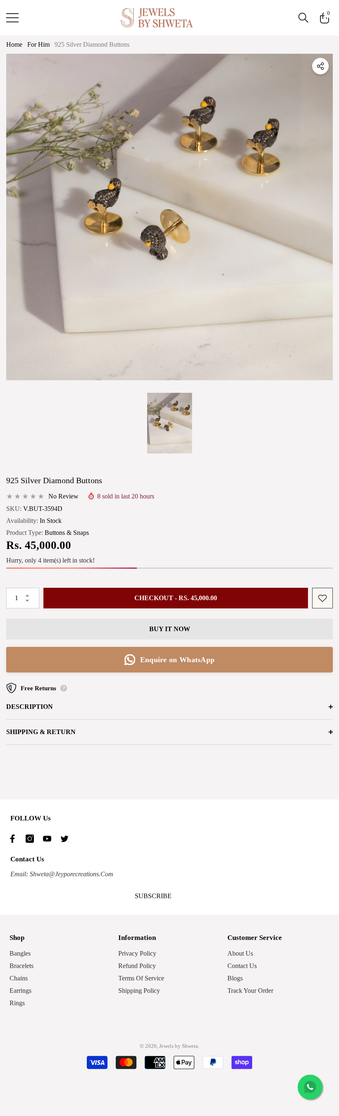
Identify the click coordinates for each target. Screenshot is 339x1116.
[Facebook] (14, 838)
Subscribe (153, 895)
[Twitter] (66, 838)
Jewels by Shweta (178, 1046)
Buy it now (169, 628)
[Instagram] (32, 838)
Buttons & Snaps (67, 532)
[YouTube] (49, 838)
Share (320, 66)
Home (14, 44)
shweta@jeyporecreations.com (70, 874)
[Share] (320, 66)
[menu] (12, 18)
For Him (38, 44)
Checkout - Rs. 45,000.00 (175, 597)
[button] (303, 18)
